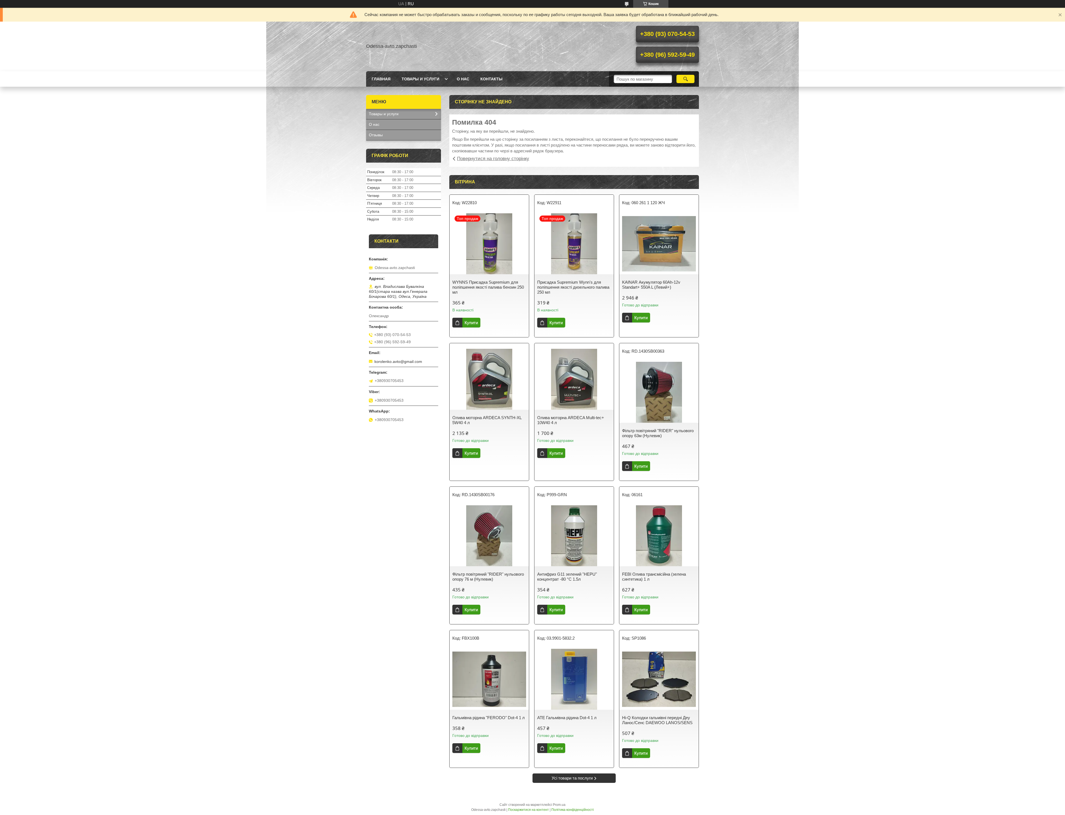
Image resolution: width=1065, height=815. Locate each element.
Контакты (491, 79)
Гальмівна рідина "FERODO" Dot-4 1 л (488, 717)
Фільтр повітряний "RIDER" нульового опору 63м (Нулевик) (658, 433)
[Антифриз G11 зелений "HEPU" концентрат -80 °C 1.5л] (574, 535)
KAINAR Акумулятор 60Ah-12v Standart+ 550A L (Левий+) (651, 284)
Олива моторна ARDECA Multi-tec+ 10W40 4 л (570, 420)
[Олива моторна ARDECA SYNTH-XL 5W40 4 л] (489, 379)
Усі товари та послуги (572, 778)
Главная (381, 79)
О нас (463, 79)
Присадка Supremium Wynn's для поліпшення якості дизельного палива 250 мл (573, 287)
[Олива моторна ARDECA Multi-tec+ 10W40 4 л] (574, 379)
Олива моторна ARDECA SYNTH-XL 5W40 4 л (486, 420)
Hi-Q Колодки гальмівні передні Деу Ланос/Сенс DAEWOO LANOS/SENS (657, 720)
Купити (471, 322)
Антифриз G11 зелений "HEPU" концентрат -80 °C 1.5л (567, 576)
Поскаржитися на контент (528, 810)
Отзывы (376, 135)
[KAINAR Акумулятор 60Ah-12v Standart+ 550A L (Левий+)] (659, 243)
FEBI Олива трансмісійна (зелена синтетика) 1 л (654, 576)
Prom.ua (559, 805)
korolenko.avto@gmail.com (398, 361)
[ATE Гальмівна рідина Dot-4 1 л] (574, 679)
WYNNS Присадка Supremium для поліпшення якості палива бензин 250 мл (488, 287)
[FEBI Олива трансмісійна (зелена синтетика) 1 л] (659, 535)
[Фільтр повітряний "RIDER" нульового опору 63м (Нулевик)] (659, 392)
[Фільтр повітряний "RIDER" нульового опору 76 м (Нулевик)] (489, 535)
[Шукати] (685, 79)
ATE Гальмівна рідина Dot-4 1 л (567, 717)
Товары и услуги (420, 79)
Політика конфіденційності (572, 810)
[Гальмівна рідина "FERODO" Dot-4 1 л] (489, 679)
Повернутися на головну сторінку (493, 158)
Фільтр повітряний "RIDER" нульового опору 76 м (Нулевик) (488, 576)
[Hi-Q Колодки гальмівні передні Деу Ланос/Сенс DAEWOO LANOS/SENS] (659, 679)
